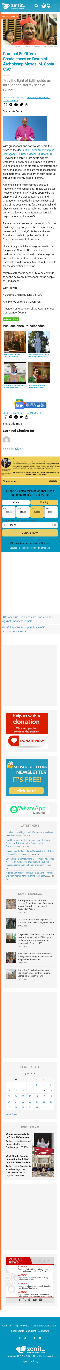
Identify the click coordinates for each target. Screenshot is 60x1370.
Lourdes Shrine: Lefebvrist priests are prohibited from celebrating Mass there (36, 921)
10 (37, 1090)
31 (37, 1107)
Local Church (10, 16)
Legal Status (17, 1331)
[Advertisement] (30, 592)
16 (30, 1096)
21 (16, 1102)
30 (30, 1107)
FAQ (16, 1325)
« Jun (8, 1114)
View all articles (12, 448)
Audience (24, 1325)
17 (37, 1096)
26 (51, 1102)
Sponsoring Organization (43, 1325)
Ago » (14, 1114)
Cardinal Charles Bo (38, 97)
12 (51, 1090)
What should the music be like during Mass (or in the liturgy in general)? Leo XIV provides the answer (35, 957)
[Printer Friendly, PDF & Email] (11, 319)
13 (9, 1096)
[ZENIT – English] (17, 6)
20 (9, 1102)
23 (30, 1102)
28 (16, 1107)
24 (37, 1102)
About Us (7, 1325)
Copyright (31, 1331)
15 (23, 1096)
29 (23, 1107)
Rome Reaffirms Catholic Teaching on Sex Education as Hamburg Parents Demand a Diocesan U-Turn (35, 973)
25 (44, 1102)
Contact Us (43, 1331)
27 (9, 1107)
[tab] (18, 1260)
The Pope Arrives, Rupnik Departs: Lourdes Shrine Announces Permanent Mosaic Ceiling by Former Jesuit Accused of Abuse (35, 904)
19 (51, 1096)
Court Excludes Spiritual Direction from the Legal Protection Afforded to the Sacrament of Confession (28, 843)
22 (23, 1102)
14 (16, 1096)
